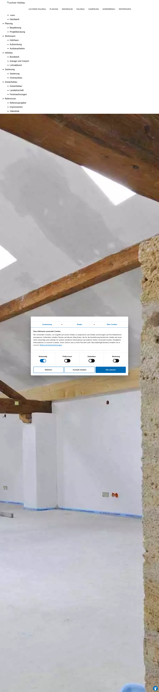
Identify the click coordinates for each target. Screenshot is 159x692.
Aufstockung (16, 44)
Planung (9, 23)
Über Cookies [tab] (112, 324)
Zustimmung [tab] (47, 324)
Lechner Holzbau (37, 9)
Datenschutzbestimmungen (51, 345)
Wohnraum (10, 36)
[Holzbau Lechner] (16, 2)
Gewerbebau (11, 82)
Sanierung (10, 69)
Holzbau (9, 53)
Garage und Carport (19, 61)
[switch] (67, 360)
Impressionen (16, 107)
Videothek (14, 111)
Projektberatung (17, 32)
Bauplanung (15, 27)
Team (12, 15)
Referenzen (10, 98)
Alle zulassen (111, 370)
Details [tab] (79, 324)
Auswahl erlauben (79, 370)
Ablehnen (48, 370)
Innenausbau (16, 78)
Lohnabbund (16, 65)
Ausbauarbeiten (17, 48)
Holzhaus (14, 40)
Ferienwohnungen (18, 94)
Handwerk (14, 19)
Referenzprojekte (18, 103)
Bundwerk (14, 57)
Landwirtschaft (17, 90)
